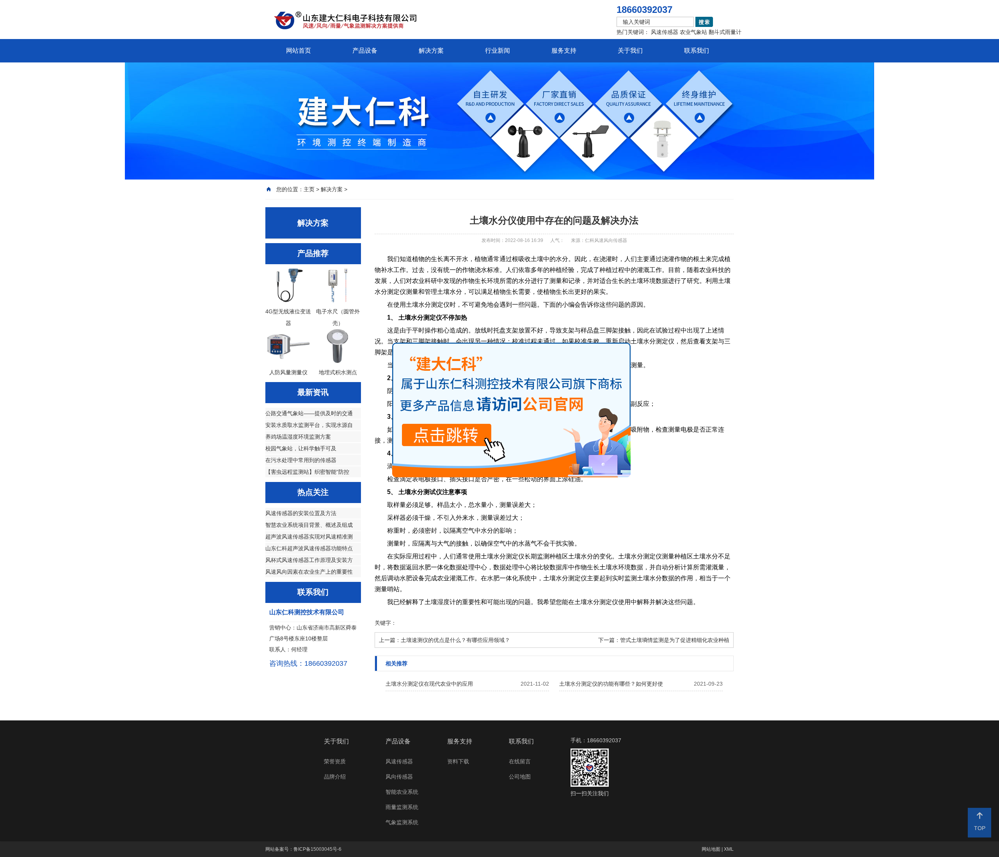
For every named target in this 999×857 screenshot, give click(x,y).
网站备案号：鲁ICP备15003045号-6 (303, 849)
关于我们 (630, 50)
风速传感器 (664, 32)
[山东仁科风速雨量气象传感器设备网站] (370, 22)
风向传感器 (399, 776)
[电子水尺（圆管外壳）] (338, 300)
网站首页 (298, 50)
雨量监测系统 (402, 807)
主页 (309, 189)
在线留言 (520, 761)
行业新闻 (497, 50)
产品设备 (364, 50)
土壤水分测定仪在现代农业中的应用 (429, 684)
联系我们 (696, 50)
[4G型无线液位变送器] (288, 300)
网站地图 (711, 849)
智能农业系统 (402, 792)
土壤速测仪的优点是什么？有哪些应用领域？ (455, 640)
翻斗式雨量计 (725, 32)
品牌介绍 (335, 776)
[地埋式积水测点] (338, 361)
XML (729, 849)
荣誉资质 (335, 761)
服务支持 (563, 50)
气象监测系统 (402, 822)
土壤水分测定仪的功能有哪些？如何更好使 (611, 684)
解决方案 (431, 50)
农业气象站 (693, 32)
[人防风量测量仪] (288, 361)
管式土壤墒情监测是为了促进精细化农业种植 (674, 640)
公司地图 (520, 776)
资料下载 (458, 761)
